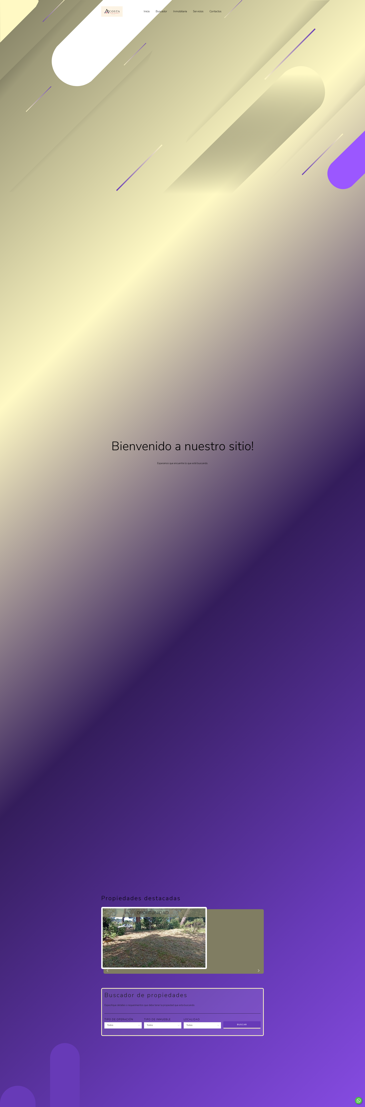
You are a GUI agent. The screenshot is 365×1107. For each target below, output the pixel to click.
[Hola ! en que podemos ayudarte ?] (358, 1100)
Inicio (147, 11)
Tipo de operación (118, 1019)
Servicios (198, 11)
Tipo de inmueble (157, 1019)
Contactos (215, 11)
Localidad (192, 1019)
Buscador (161, 11)
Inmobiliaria (180, 11)
